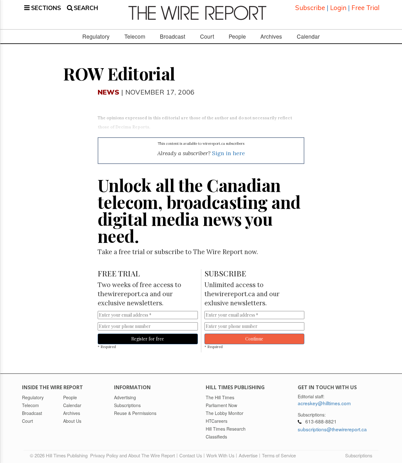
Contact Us (190, 455)
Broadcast (172, 36)
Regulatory (96, 36)
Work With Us (220, 455)
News (108, 92)
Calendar (308, 36)
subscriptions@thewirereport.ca (332, 429)
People (237, 36)
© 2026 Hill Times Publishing (60, 455)
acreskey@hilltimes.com (324, 403)
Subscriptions (358, 455)
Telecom (134, 36)
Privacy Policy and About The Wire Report (132, 455)
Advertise (248, 455)
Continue (254, 339)
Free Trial (365, 8)
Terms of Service (279, 455)
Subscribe (310, 8)
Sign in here (228, 153)
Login (338, 8)
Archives (271, 36)
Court (207, 36)
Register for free (147, 339)
